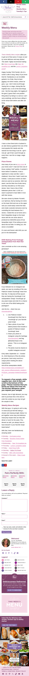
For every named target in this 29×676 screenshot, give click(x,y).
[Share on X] (11, 2)
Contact (16, 669)
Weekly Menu (6, 484)
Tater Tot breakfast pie (19, 443)
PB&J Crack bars (9, 64)
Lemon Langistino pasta (18, 446)
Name (3, 513)
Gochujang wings (15, 436)
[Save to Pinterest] (5, 465)
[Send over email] (25, 2)
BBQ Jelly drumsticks (16, 453)
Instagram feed (7, 669)
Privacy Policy (18, 46)
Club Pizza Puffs (14, 448)
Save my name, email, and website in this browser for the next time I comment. (15, 527)
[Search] (25, 17)
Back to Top (7, 667)
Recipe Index (16, 667)
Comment (5, 498)
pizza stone (20, 164)
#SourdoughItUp (7, 311)
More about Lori (16, 547)
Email (3, 520)
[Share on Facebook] (3, 465)
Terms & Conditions (8, 671)
